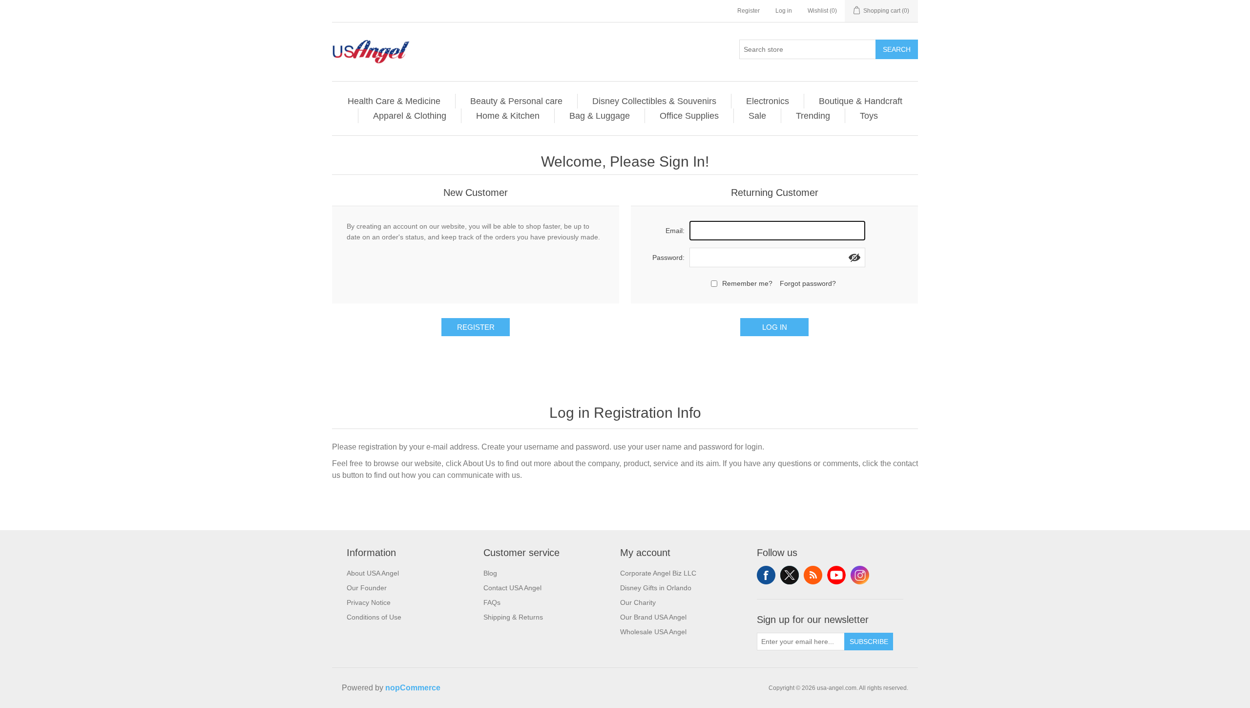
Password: (668, 257)
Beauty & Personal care (516, 101)
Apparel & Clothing (409, 116)
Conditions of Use (374, 617)
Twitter (789, 575)
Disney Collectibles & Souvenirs (654, 101)
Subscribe (869, 641)
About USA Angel (373, 573)
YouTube (836, 575)
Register (748, 10)
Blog (490, 573)
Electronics (767, 101)
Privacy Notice (369, 602)
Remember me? (747, 283)
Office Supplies (689, 116)
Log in (783, 10)
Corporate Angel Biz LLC (658, 573)
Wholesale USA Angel (653, 632)
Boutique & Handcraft (860, 101)
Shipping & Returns (513, 617)
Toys (869, 116)
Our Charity (638, 602)
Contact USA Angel (512, 588)
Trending (813, 116)
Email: (675, 231)
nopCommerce (412, 688)
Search (897, 49)
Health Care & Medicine (394, 101)
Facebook (766, 575)
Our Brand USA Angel (653, 617)
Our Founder (367, 588)
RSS (813, 575)
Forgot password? (808, 283)
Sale (757, 116)
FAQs (491, 602)
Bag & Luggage (599, 116)
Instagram (860, 575)
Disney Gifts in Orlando (655, 588)
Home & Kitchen (508, 116)
